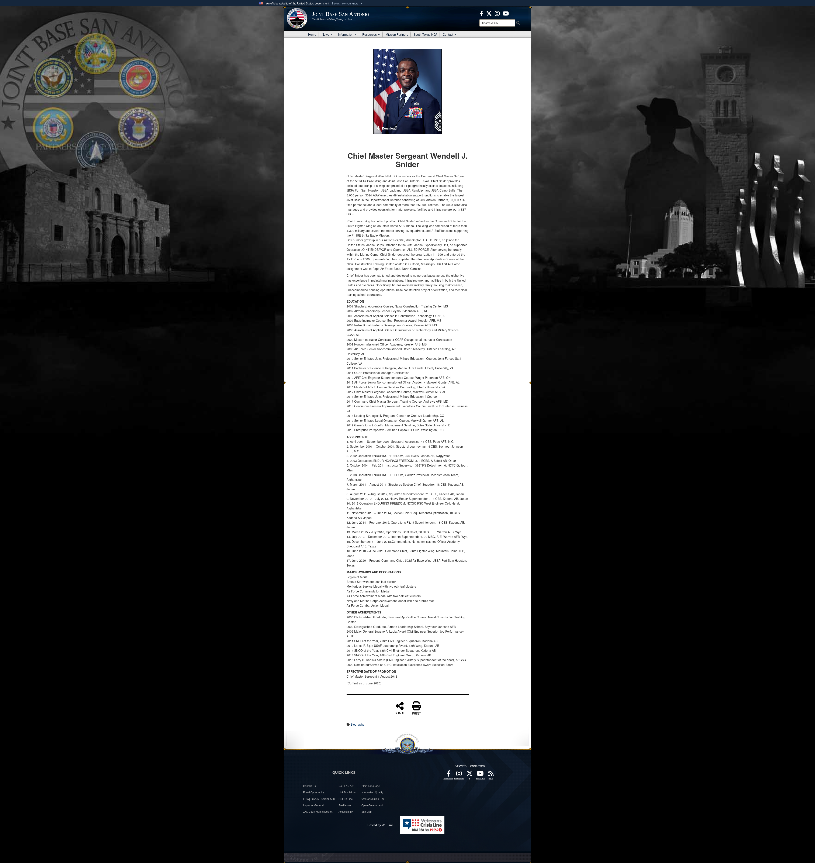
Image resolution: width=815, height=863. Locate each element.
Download (389, 128)
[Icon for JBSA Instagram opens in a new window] (497, 13)
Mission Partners (397, 34)
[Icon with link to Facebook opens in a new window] (481, 13)
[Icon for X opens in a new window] (489, 13)
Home (312, 34)
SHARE (400, 713)
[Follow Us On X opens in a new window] (469, 774)
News (325, 34)
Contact (448, 34)
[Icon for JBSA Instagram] (459, 774)
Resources (369, 34)
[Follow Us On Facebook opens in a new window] (448, 774)
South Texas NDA (425, 34)
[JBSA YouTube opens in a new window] (506, 13)
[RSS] (491, 774)
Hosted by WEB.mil (380, 825)
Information (345, 34)
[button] (347, 3)
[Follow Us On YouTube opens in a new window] (480, 774)
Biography (357, 724)
